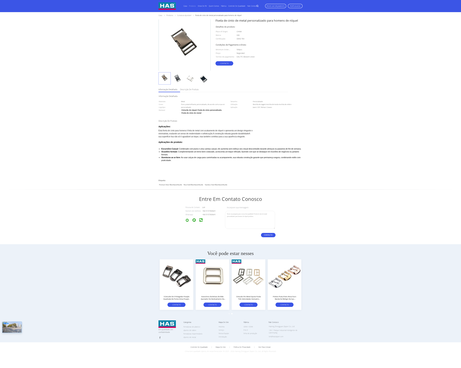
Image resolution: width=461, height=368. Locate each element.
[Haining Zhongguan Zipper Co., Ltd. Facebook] (159, 337)
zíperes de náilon (189, 330)
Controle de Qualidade (236, 6)
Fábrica (223, 6)
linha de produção (250, 333)
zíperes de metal (189, 337)
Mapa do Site (221, 347)
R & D (246, 330)
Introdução (223, 337)
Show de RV (202, 6)
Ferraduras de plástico (191, 327)
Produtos (192, 6)
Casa (185, 6)
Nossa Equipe (224, 333)
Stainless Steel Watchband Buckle (216, 185)
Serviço (221, 330)
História (221, 326)
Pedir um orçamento (276, 6)
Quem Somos (214, 6)
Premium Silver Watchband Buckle (170, 185)
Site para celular (264, 347)
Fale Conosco (252, 6)
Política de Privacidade (242, 347)
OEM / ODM (248, 326)
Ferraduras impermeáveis (192, 334)
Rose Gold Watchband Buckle (193, 185)
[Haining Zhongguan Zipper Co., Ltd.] (188, 220)
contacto (224, 63)
